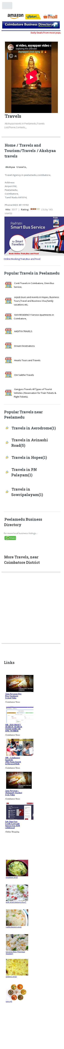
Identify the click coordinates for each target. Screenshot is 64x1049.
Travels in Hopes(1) (29, 457)
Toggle (7, 6)
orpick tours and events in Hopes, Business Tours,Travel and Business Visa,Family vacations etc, (36, 301)
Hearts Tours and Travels (27, 360)
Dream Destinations (24, 345)
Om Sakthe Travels (24, 374)
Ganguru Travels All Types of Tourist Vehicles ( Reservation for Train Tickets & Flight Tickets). (35, 393)
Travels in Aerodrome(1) (34, 428)
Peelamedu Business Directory (23, 522)
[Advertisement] (32, 609)
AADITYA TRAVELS (23, 331)
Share (13, 538)
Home (10, 145)
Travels (29, 150)
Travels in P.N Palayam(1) (24, 472)
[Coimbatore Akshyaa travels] (31, 25)
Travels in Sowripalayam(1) (27, 492)
